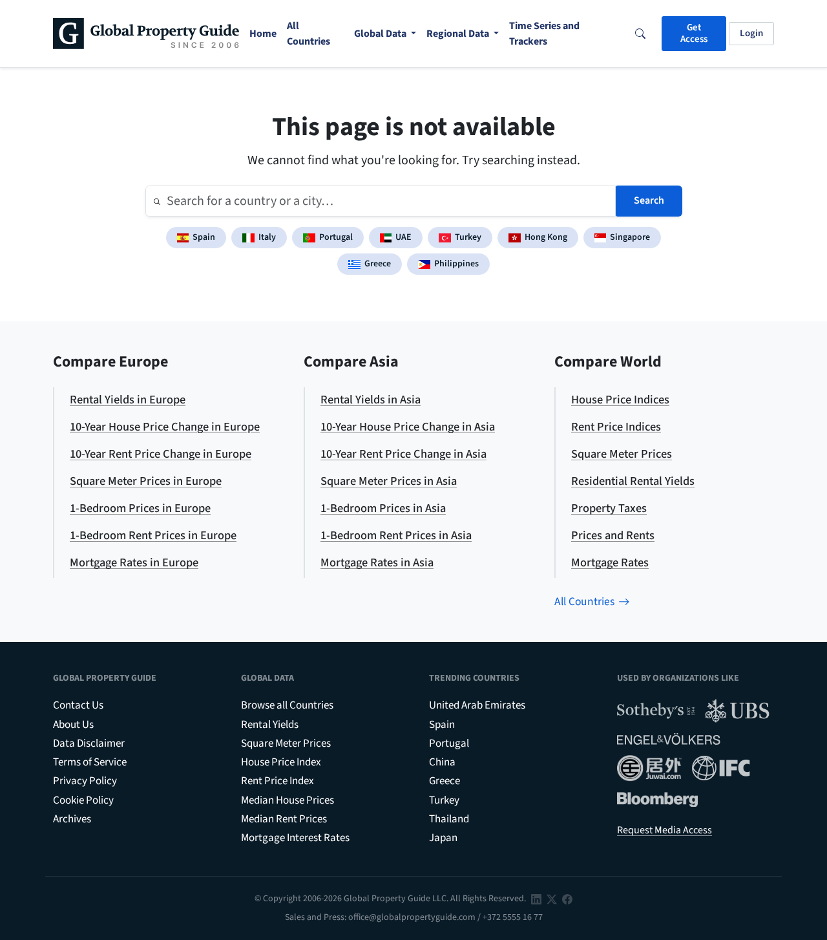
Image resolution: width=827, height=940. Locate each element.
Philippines (456, 263)
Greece (377, 263)
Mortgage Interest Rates (295, 838)
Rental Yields (269, 724)
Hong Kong (546, 237)
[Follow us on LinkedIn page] (536, 898)
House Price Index (281, 762)
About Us (73, 724)
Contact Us (78, 705)
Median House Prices (287, 800)
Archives (72, 819)
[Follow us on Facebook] (567, 898)
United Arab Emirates (477, 705)
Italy (267, 237)
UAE (403, 237)
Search (649, 200)
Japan (443, 838)
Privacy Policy (85, 781)
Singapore (630, 237)
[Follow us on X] (552, 898)
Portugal (336, 237)
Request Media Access (664, 830)
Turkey (468, 237)
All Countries (584, 601)
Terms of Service (90, 762)
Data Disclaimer (89, 743)
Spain (204, 237)
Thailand (449, 819)
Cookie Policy (83, 800)
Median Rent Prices (284, 819)
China (442, 762)
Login (751, 33)
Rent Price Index (277, 781)
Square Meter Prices (286, 743)
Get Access (693, 33)
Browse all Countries (287, 705)
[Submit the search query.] (157, 201)
